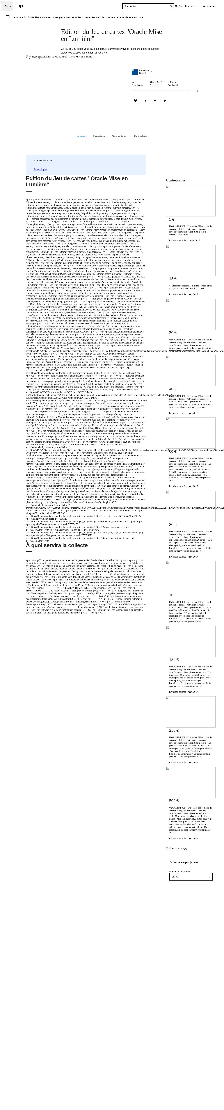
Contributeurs (140, 136)
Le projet (81, 136)
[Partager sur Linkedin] (165, 101)
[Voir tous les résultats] (171, 6)
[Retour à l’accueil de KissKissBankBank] (19, 6)
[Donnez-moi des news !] (135, 101)
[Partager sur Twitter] (155, 101)
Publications (99, 136)
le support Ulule (134, 17)
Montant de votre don (179, 871)
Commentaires (119, 136)
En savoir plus (40, 169)
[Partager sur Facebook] (145, 101)
